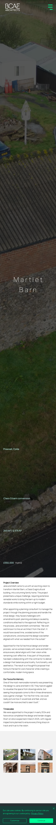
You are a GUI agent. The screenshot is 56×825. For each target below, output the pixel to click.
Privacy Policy (37, 813)
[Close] (52, 810)
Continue (41, 821)
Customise (14, 821)
